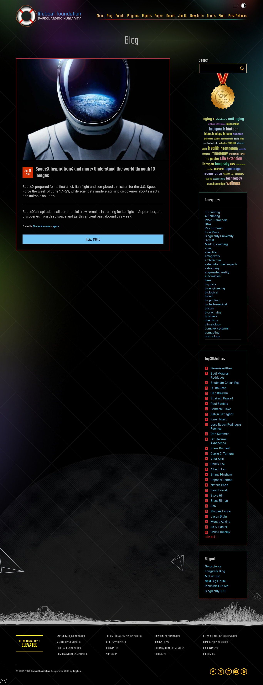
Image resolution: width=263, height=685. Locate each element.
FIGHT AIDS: (63, 648)
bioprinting (212, 300)
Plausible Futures (216, 586)
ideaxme (206, 154)
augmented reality (217, 272)
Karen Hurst (219, 419)
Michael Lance (220, 511)
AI (214, 119)
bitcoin (227, 134)
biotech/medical (216, 304)
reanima (219, 169)
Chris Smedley (220, 532)
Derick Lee (218, 464)
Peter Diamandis (216, 220)
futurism (240, 143)
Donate (170, 16)
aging (207, 119)
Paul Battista (219, 404)
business (211, 316)
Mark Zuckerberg (216, 244)
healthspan (229, 148)
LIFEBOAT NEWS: (114, 636)
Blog (109, 16)
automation (213, 276)
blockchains (213, 312)
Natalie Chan (219, 485)
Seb (213, 506)
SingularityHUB (215, 591)
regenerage (232, 169)
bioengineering (215, 288)
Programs (133, 16)
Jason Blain (219, 516)
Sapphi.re (77, 671)
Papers (159, 16)
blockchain (238, 134)
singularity (239, 174)
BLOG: (108, 642)
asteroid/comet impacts (221, 264)
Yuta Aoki (217, 459)
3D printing (212, 212)
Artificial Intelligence (216, 124)
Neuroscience (240, 165)
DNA (208, 224)
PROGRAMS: (209, 648)
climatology (213, 324)
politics (210, 169)
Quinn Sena (218, 388)
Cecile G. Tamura (222, 454)
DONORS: (158, 642)
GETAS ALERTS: (210, 636)
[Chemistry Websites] (223, 92)
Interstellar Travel (237, 154)
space (56, 226)
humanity (242, 149)
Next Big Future (215, 581)
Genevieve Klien (221, 368)
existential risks (211, 143)
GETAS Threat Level (29, 644)
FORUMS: (158, 654)
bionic (209, 296)
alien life (210, 252)
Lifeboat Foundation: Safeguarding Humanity (48, 16)
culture (236, 139)
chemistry (211, 320)
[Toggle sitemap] (235, 5)
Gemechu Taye (221, 409)
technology (234, 179)
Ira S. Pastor (219, 527)
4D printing (212, 216)
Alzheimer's (221, 119)
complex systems (217, 328)
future (232, 143)
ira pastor (212, 159)
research (226, 174)
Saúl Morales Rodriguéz (220, 375)
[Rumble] (244, 671)
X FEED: (60, 642)
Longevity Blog (215, 571)
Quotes (211, 16)
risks (232, 174)
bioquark (217, 129)
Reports (147, 16)
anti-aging (236, 119)
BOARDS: (207, 642)
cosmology (212, 336)
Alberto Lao (218, 469)
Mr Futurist (212, 576)
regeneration (213, 173)
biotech (232, 129)
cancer (217, 138)
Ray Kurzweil (213, 228)
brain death (208, 139)
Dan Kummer (220, 434)
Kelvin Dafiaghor (222, 414)
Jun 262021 (27, 172)
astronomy (212, 268)
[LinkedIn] (228, 671)
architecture (213, 260)
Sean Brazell (219, 490)
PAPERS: (110, 654)
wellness (233, 183)
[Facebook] (213, 671)
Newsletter (197, 16)
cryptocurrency (227, 139)
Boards (120, 16)
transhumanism (216, 184)
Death (242, 139)
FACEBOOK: (62, 636)
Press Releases (237, 16)
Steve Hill (217, 495)
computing (212, 332)
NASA (232, 164)
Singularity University (219, 236)
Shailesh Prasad (222, 398)
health (213, 148)
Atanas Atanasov (41, 226)
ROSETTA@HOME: (66, 654)
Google (204, 149)
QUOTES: (207, 654)
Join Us (182, 16)
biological (211, 292)
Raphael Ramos (221, 480)
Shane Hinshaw (221, 474)
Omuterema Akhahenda (219, 441)
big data (210, 284)
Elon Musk (212, 232)
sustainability (219, 179)
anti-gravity (212, 256)
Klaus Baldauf (220, 448)
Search (242, 68)
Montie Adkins (220, 522)
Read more (93, 239)
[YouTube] (236, 671)
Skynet (209, 240)
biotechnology (213, 134)
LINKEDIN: (159, 636)
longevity (222, 164)
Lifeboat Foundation (40, 671)
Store (222, 16)
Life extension (231, 158)
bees (208, 280)
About (100, 16)
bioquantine (232, 124)
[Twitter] (221, 671)
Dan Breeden (219, 393)
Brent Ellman (219, 501)
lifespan (208, 164)
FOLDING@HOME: (163, 648)
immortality (219, 153)
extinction (223, 143)
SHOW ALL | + (211, 537)
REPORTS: (110, 648)
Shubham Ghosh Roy (225, 383)
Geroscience (213, 566)
